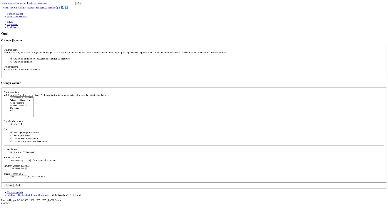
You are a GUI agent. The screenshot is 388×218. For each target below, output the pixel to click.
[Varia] (21, 110)
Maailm (51, 7)
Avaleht (5, 7)
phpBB (16, 200)
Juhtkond (11, 195)
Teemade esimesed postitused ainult (30, 141)
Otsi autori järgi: (11, 67)
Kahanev (51, 160)
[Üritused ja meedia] (21, 105)
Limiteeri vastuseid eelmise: (17, 166)
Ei (21, 124)
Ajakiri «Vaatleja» (26, 7)
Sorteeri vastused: (12, 157)
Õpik (57, 7)
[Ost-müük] (21, 108)
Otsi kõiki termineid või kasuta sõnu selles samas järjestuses (41, 58)
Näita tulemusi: (11, 149)
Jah (15, 124)
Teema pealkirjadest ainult (25, 138)
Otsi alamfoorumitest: (14, 121)
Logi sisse (12, 27)
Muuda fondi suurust (17, 16)
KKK (10, 21)
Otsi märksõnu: (11, 49)
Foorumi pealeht (15, 14)
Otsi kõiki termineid (22, 61)
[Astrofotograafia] (21, 103)
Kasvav (39, 160)
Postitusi (17, 152)
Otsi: (6, 129)
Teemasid (30, 152)
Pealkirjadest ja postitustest (26, 132)
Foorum (13, 7)
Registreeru (12, 24)
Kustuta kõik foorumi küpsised (33, 195)
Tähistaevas (41, 7)
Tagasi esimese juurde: (14, 174)
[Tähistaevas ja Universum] (21, 98)
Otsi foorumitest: (12, 92)
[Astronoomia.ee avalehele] (24, 3)
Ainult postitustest (21, 135)
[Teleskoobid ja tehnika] (21, 100)
